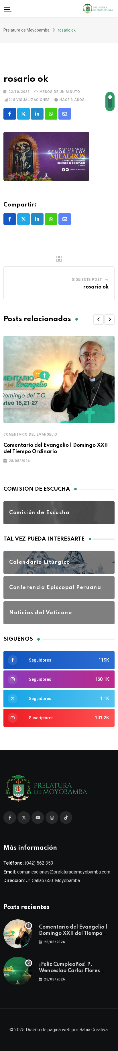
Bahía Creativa (93, 1029)
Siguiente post (87, 280)
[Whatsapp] (51, 114)
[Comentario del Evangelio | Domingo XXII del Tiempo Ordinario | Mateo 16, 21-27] (17, 933)
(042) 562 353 (39, 863)
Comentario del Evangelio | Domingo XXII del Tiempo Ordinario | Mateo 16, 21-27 (73, 934)
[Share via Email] (64, 114)
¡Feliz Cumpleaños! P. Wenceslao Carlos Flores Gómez (69, 971)
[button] (98, 319)
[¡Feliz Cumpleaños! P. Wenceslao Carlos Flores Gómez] (17, 971)
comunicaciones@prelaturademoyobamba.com (63, 872)
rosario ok (96, 287)
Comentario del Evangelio (30, 434)
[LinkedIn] (37, 114)
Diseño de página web (48, 1029)
